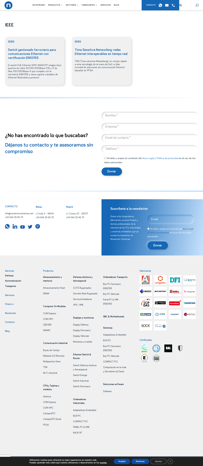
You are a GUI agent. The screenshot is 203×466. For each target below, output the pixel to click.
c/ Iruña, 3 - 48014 (45, 213)
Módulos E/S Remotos (53, 356)
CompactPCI (49, 413)
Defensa (9, 275)
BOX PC (77, 416)
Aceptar (122, 461)
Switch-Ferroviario (81, 386)
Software (107, 391)
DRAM (46, 293)
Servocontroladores (82, 299)
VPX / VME (78, 305)
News (11, 41)
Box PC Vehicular (111, 294)
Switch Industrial (81, 381)
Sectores (71, 5)
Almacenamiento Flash (54, 288)
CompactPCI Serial (52, 419)
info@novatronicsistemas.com (19, 213)
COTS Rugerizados (82, 288)
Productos (54, 5)
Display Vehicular (81, 336)
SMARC (47, 330)
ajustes (103, 462)
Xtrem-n (9, 304)
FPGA (46, 425)
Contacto (151, 5)
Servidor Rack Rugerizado (85, 293)
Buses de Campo (51, 350)
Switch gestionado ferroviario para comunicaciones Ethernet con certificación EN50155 (32, 54)
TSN (45, 367)
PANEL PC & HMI (81, 427)
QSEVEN (47, 325)
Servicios (105, 5)
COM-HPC (48, 319)
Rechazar (140, 461)
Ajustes (158, 461)
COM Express (49, 313)
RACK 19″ (77, 433)
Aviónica (47, 396)
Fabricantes (88, 5)
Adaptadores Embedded (84, 410)
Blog (116, 5)
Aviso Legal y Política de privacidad (160, 158)
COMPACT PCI (80, 421)
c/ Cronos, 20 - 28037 (77, 213)
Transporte (10, 286)
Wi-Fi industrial (50, 373)
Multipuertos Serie (51, 361)
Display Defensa (80, 325)
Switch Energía (80, 375)
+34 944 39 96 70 (174, 5)
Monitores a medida (82, 342)
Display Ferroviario (82, 330)
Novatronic (39, 5)
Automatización (13, 281)
